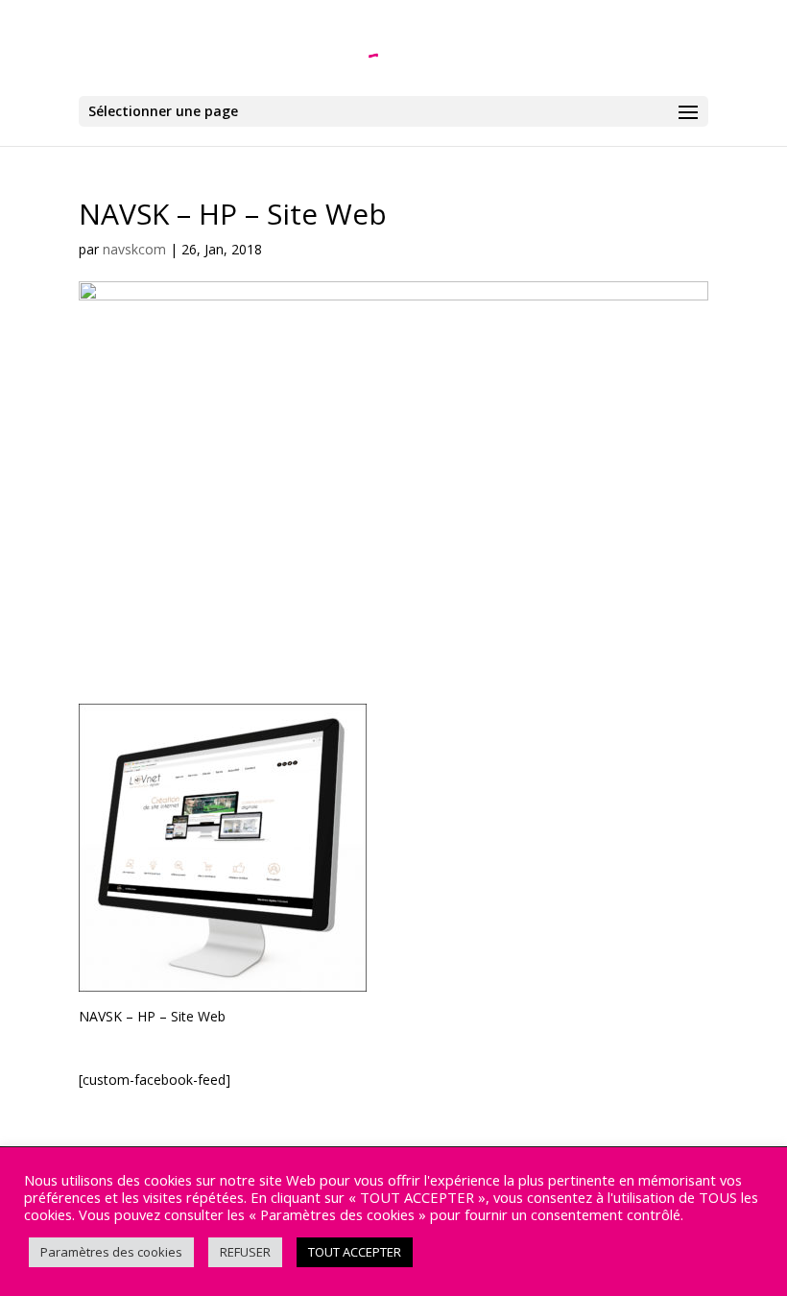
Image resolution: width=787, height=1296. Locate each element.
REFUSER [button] (245, 1251)
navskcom (134, 249)
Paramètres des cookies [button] (111, 1251)
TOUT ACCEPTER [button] (354, 1251)
